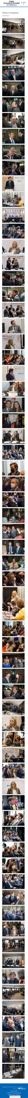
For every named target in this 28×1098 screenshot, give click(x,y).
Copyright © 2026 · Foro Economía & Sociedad (12, 1087)
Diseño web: (15, 1088)
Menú (24, 3)
